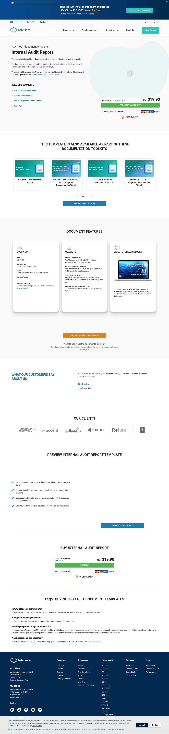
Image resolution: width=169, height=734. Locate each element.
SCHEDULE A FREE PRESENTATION (84, 335)
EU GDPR (105, 702)
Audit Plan (18, 106)
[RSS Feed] (40, 710)
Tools (80, 675)
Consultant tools (132, 669)
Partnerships (151, 672)
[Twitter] (19, 710)
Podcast (81, 679)
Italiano (19, 288)
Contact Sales (131, 672)
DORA (103, 698)
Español (52, 286)
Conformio (61, 666)
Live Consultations (85, 682)
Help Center (150, 666)
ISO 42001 (105, 669)
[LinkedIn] (12, 710)
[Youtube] (33, 710)
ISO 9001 (105, 672)
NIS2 (103, 695)
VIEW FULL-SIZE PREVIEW (122, 525)
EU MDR (104, 705)
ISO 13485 (105, 682)
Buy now (84, 565)
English (120, 100)
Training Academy (64, 679)
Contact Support (152, 669)
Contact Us (31, 22)
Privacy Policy (37, 726)
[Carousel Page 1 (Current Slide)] (83, 196)
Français (25, 288)
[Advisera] (21, 30)
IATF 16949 (105, 708)
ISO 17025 (105, 685)
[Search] (145, 22)
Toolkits (60, 669)
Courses (60, 672)
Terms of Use (131, 675)
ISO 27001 (105, 666)
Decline (155, 725)
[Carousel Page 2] (86, 196)
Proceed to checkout (130, 105)
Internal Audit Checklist (23, 96)
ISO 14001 (105, 675)
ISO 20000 (105, 689)
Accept (142, 725)
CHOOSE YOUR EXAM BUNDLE (139, 10)
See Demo (150, 30)
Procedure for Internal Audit (48, 75)
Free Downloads (84, 672)
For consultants (107, 715)
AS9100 (104, 711)
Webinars (81, 669)
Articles (81, 666)
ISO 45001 (105, 679)
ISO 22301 (105, 692)
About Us (129, 666)
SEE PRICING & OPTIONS (84, 203)
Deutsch (46, 286)
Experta (60, 675)
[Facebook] (26, 710)
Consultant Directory (86, 685)
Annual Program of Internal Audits (27, 101)
